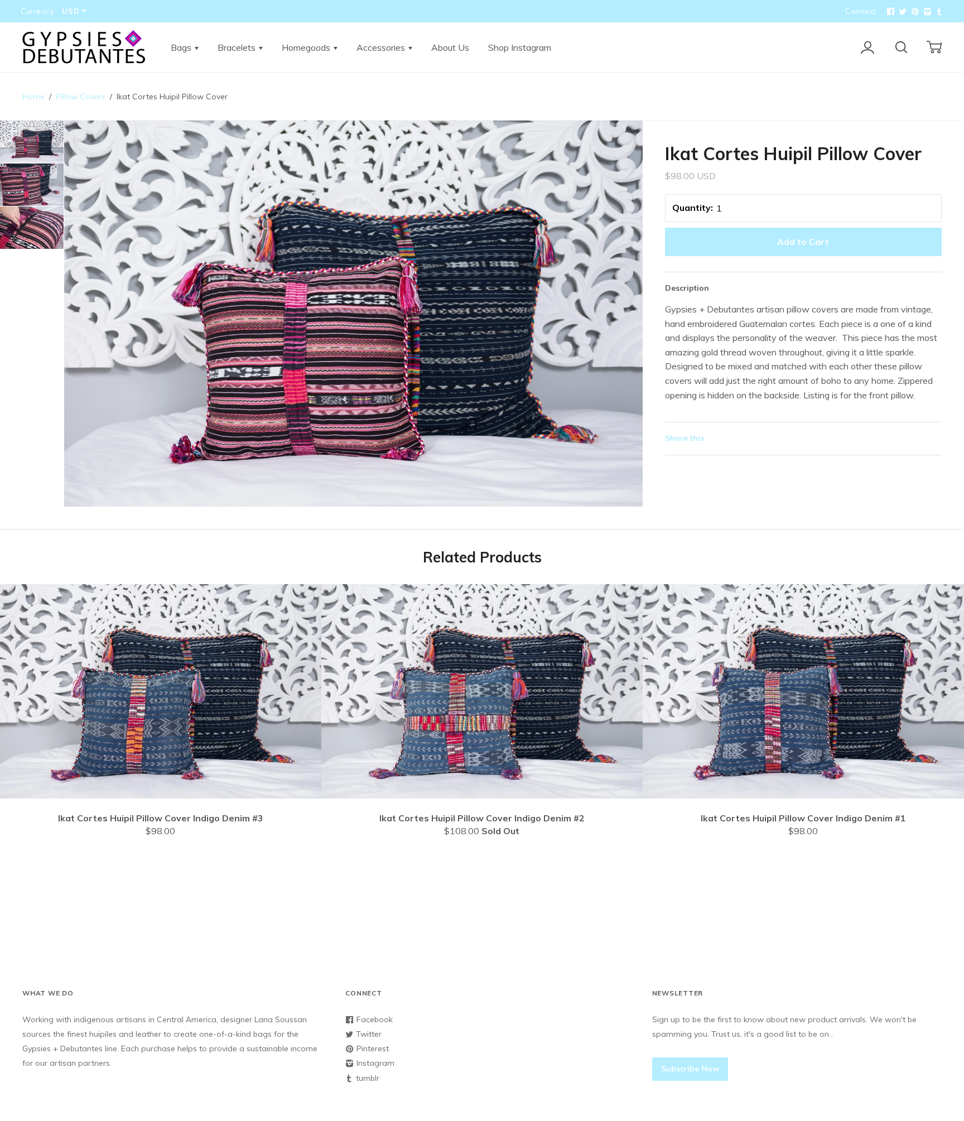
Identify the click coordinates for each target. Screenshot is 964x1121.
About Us (450, 47)
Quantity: (692, 207)
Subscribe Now (690, 1069)
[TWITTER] (901, 12)
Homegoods (307, 47)
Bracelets (238, 47)
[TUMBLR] (938, 12)
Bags (182, 47)
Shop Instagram (519, 47)
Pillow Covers (80, 97)
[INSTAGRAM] (926, 12)
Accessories (381, 47)
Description (687, 288)
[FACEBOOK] (889, 12)
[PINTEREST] (914, 12)
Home (33, 97)
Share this (684, 438)
